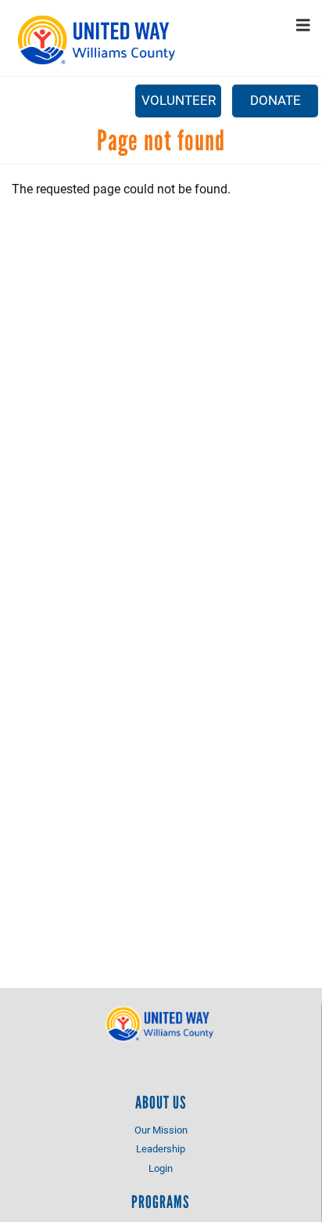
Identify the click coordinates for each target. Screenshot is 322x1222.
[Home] (98, 40)
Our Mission (161, 1130)
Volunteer (178, 100)
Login (160, 1168)
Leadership (160, 1148)
